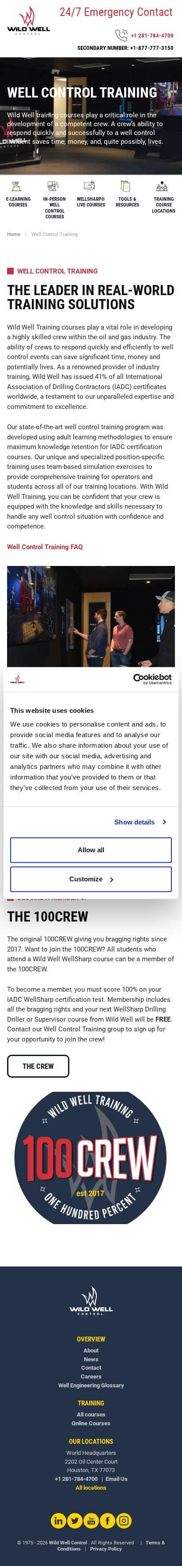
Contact (91, 1367)
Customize (85, 879)
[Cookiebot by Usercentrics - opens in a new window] (133, 679)
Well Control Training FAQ (45, 547)
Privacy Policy (106, 1549)
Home (13, 234)
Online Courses (91, 1423)
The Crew (38, 1066)
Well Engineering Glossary (91, 1385)
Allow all (91, 850)
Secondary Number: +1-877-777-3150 (125, 48)
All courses (91, 1414)
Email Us (117, 1479)
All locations (91, 1487)
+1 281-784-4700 (152, 35)
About (91, 1350)
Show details (134, 822)
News (91, 1359)
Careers (91, 1376)
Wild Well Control (68, 1543)
